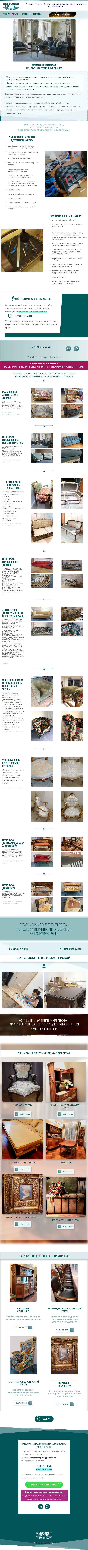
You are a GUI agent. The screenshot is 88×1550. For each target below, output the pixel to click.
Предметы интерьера (65, 1220)
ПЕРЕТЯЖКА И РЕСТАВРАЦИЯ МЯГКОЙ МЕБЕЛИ (23, 1383)
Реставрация (23, 1308)
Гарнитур (64, 1162)
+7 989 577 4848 (40, 347)
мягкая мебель (22, 1105)
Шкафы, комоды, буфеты (65, 1105)
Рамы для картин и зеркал (22, 1217)
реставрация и (64, 1382)
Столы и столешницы (22, 1163)
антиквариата (23, 1311)
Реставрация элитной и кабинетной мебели (64, 1310)
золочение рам (65, 1385)
